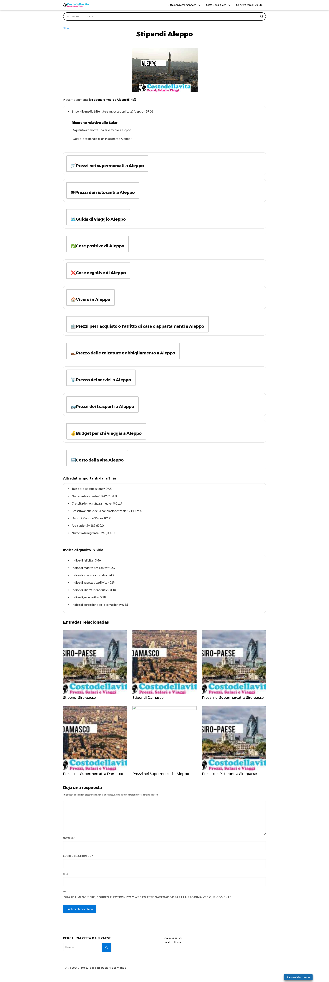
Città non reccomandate (182, 4)
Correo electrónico (78, 856)
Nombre (69, 838)
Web (66, 874)
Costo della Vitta (174, 938)
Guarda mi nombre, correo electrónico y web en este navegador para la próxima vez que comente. (148, 897)
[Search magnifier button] (261, 16)
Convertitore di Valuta (249, 4)
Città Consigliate (216, 4)
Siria (66, 27)
